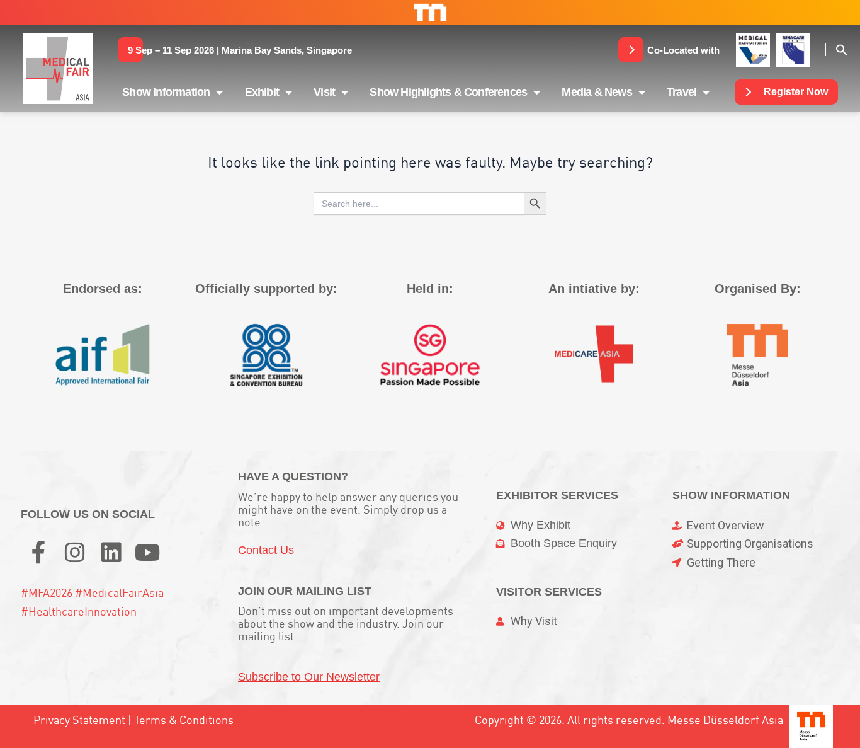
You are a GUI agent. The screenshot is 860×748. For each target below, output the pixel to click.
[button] (240, 49)
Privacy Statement (79, 720)
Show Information (166, 92)
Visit (324, 92)
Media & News (596, 92)
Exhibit (262, 92)
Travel (681, 92)
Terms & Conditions (184, 720)
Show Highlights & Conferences (448, 92)
